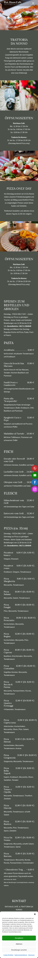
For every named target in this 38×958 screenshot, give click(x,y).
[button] (35, 914)
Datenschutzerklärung (20, 955)
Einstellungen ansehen (19, 950)
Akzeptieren (19, 938)
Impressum (31, 955)
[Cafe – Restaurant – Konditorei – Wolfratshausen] (13, 3)
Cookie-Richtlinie (8, 955)
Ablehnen (19, 944)
